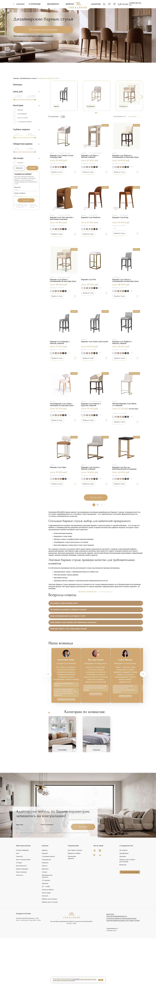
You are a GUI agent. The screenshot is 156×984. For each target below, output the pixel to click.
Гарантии (19, 856)
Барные (20, 110)
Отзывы (19, 862)
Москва (125, 4)
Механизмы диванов (72, 857)
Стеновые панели (48, 856)
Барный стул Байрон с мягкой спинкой (122, 342)
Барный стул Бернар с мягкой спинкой (60, 342)
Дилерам (70, 4)
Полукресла (46, 859)
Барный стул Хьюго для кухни (94, 342)
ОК (100, 979)
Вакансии (122, 865)
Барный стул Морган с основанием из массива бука (125, 156)
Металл (20, 163)
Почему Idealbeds (22, 850)
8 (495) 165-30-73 (135, 4)
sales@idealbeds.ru (112, 928)
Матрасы (45, 862)
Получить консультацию (43, 29)
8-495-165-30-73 (111, 930)
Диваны (44, 850)
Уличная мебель (48, 889)
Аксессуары (46, 893)
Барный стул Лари (58, 467)
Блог (17, 853)
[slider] (14, 99)
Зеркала (45, 883)
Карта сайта (110, 914)
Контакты (19, 875)
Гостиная (62, 750)
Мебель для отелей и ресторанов (127, 860)
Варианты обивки (74, 853)
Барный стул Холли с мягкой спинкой (90, 468)
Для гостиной (23, 118)
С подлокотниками (25, 122)
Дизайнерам (53, 4)
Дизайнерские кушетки (47, 876)
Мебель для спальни (49, 899)
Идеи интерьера (22, 869)
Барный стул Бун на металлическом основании (124, 468)
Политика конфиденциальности (116, 916)
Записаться (26, 200)
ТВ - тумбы (46, 886)
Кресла (44, 866)
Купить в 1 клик (57, 172)
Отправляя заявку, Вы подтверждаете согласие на (27, 206)
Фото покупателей (23, 859)
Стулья (44, 872)
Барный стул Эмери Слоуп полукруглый (61, 156)
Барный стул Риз (88, 280)
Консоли (45, 896)
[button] (96, 112)
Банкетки (45, 869)
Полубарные (22, 114)
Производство (21, 866)
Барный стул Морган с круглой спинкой (91, 404)
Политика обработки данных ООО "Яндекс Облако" (123, 920)
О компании (34, 4)
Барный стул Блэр (120, 217)
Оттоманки (46, 880)
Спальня (96, 750)
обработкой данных (85, 978)
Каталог (21, 4)
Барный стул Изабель (90, 217)
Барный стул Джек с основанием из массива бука (63, 280)
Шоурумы (96, 4)
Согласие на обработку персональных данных (121, 918)
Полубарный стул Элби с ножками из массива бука (61, 404)
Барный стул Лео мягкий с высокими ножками (61, 218)
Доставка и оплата (75, 850)
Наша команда (21, 872)
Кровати (45, 853)
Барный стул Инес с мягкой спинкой (90, 156)
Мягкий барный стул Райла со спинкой (124, 404)
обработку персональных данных (34, 206)
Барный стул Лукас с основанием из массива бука (125, 280)
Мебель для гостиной (50, 902)
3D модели (123, 850)
